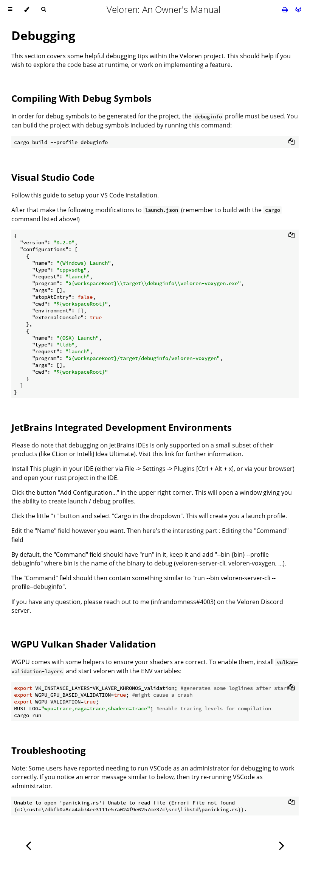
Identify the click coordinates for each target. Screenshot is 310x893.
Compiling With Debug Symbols (81, 98)
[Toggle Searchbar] (43, 9)
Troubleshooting (48, 750)
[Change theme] (26, 9)
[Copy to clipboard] (291, 141)
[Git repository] (298, 9)
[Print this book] (285, 9)
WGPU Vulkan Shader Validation (83, 644)
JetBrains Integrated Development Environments (121, 427)
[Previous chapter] (28, 844)
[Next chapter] (282, 844)
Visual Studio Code (53, 177)
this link (163, 454)
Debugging (43, 35)
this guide (45, 195)
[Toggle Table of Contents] (10, 9)
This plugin (45, 468)
